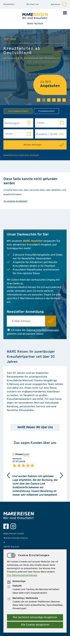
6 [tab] (64, 100)
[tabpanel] (35, 67)
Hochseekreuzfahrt (18, 111)
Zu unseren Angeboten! (15, 201)
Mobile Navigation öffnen (65, 12)
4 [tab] (54, 100)
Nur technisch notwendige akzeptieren (35, 617)
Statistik (17, 586)
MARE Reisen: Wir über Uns (35, 427)
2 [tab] (43, 100)
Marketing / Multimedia (25, 598)
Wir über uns (33, 4)
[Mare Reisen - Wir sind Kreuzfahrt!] (35, 16)
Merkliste (56, 5)
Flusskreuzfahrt (46, 111)
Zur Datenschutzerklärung (22, 575)
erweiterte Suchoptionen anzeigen (21, 155)
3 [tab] (48, 100)
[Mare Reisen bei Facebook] (6, 526)
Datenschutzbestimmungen (42, 330)
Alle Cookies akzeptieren (35, 625)
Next (61, 475)
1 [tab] (38, 100)
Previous (8, 475)
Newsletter (9, 4)
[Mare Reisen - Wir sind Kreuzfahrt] (19, 515)
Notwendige (18, 581)
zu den (50, 84)
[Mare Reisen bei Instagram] (14, 526)
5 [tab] (59, 100)
